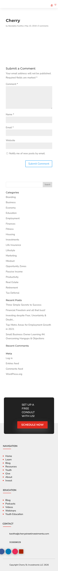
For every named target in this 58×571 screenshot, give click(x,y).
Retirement (12, 287)
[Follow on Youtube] (21, 551)
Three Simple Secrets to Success (23, 304)
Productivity (12, 277)
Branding (11, 197)
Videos (9, 507)
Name (10, 114)
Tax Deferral (12, 292)
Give (7, 473)
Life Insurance (13, 245)
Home (8, 456)
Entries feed (12, 363)
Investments (12, 239)
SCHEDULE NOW (32, 425)
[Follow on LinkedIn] (8, 551)
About (8, 477)
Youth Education (14, 514)
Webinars (10, 510)
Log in (9, 358)
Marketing (11, 255)
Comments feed (14, 368)
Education (11, 213)
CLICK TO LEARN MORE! (37, 8)
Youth (8, 470)
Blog (8, 463)
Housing (10, 234)
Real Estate (12, 282)
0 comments (43, 26)
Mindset (10, 261)
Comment (12, 84)
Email (10, 127)
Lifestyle (10, 250)
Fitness (10, 229)
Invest (8, 480)
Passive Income (14, 271)
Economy (11, 207)
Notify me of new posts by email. (27, 153)
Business (11, 202)
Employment (13, 218)
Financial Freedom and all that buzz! (25, 310)
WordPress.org (14, 374)
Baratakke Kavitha (15, 26)
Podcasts (10, 503)
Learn (8, 459)
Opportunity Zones (16, 266)
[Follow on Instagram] (15, 551)
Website (10, 140)
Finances (10, 223)
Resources (11, 466)
